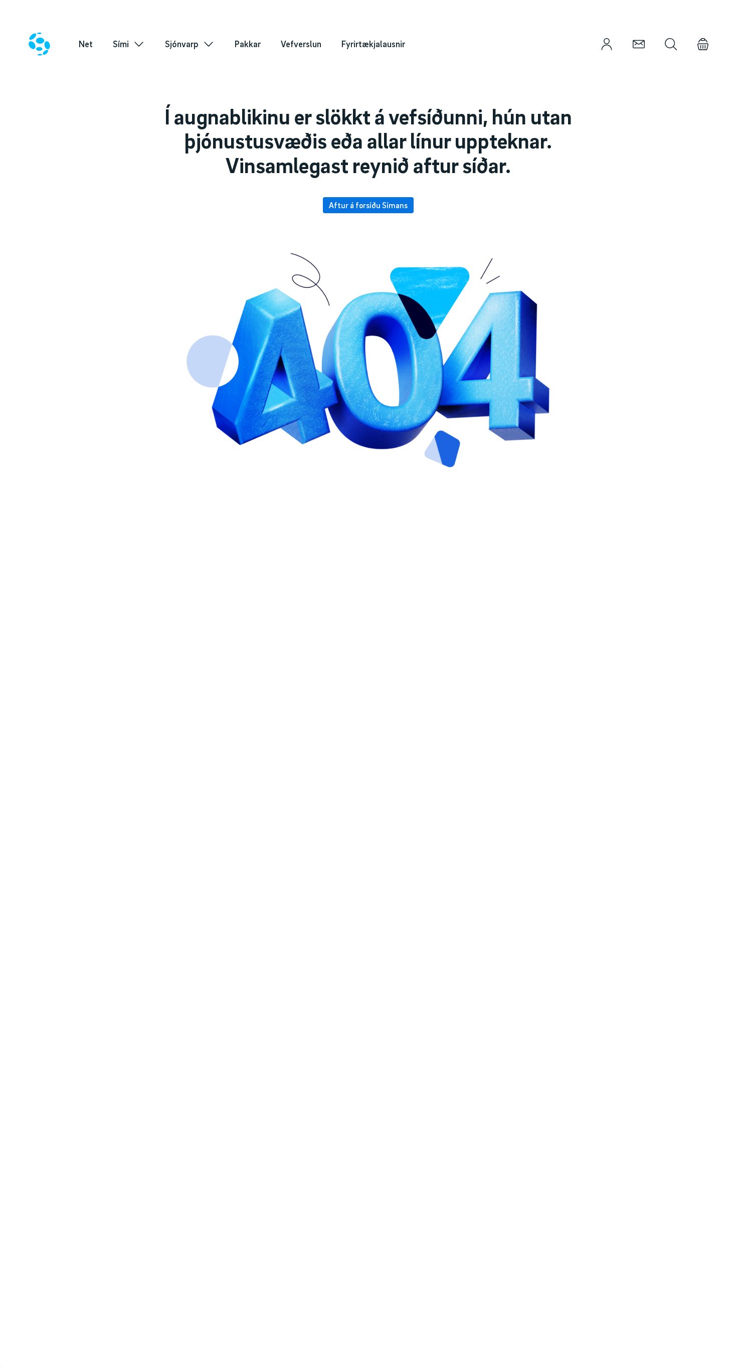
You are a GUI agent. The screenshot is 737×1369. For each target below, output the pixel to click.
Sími (121, 44)
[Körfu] (703, 44)
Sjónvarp (182, 44)
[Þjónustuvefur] (607, 44)
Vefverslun (301, 44)
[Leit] (671, 44)
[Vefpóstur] (639, 44)
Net (86, 44)
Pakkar (248, 44)
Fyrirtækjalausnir (373, 44)
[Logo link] (39, 44)
